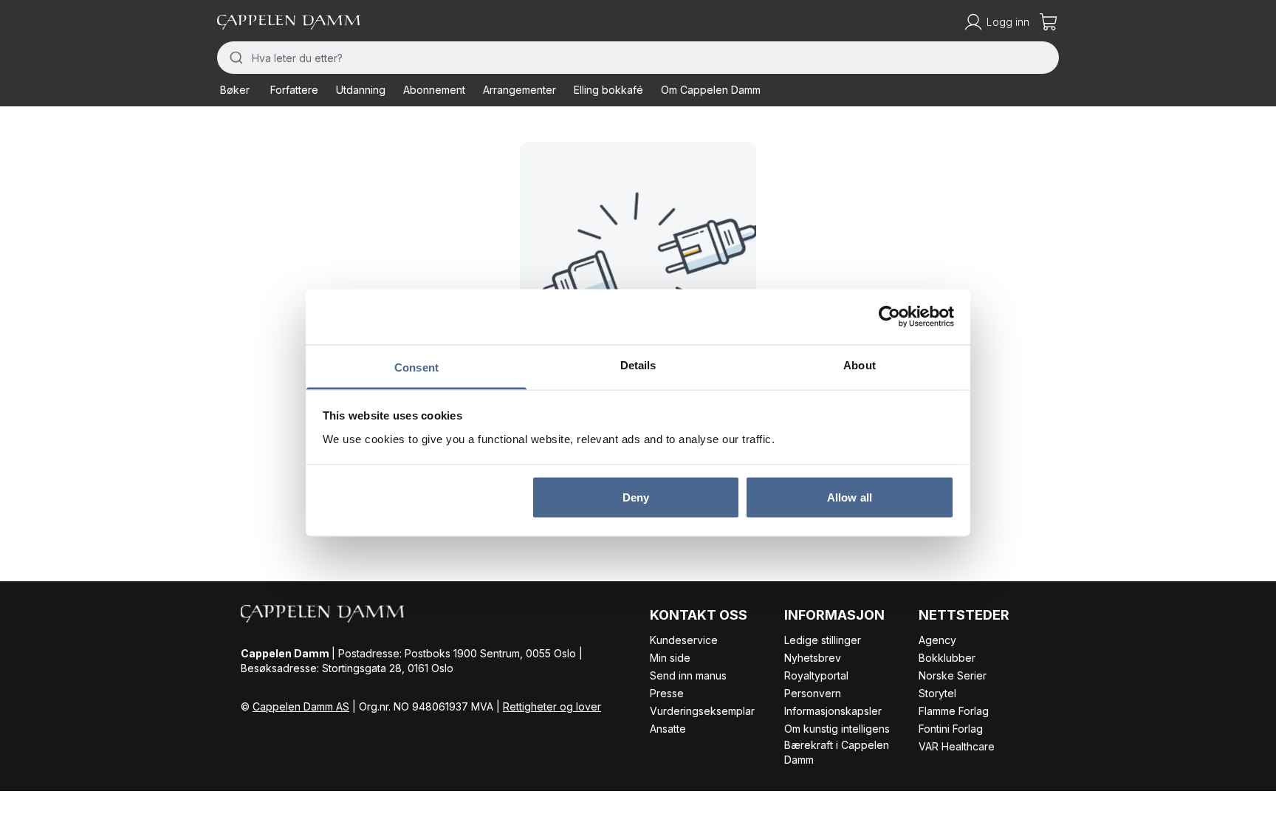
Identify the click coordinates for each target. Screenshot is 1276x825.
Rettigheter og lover (552, 706)
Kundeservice (684, 640)
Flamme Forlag (954, 711)
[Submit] (234, 57)
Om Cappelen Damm (711, 89)
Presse (667, 693)
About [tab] (859, 364)
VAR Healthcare (957, 746)
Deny (635, 497)
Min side (670, 657)
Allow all (849, 497)
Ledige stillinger (822, 640)
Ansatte (668, 728)
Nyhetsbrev (812, 657)
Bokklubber (947, 657)
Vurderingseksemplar (702, 711)
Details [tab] (638, 364)
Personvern (812, 693)
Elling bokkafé (608, 89)
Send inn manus (688, 675)
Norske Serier (953, 675)
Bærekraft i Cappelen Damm (836, 752)
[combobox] (638, 57)
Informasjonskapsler (833, 711)
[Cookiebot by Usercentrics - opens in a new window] (889, 317)
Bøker (235, 89)
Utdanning (360, 89)
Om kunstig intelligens (837, 728)
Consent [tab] (416, 366)
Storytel (937, 693)
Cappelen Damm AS (301, 706)
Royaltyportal (816, 675)
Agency (937, 640)
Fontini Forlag (951, 728)
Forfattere (294, 89)
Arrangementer (519, 89)
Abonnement (434, 89)
